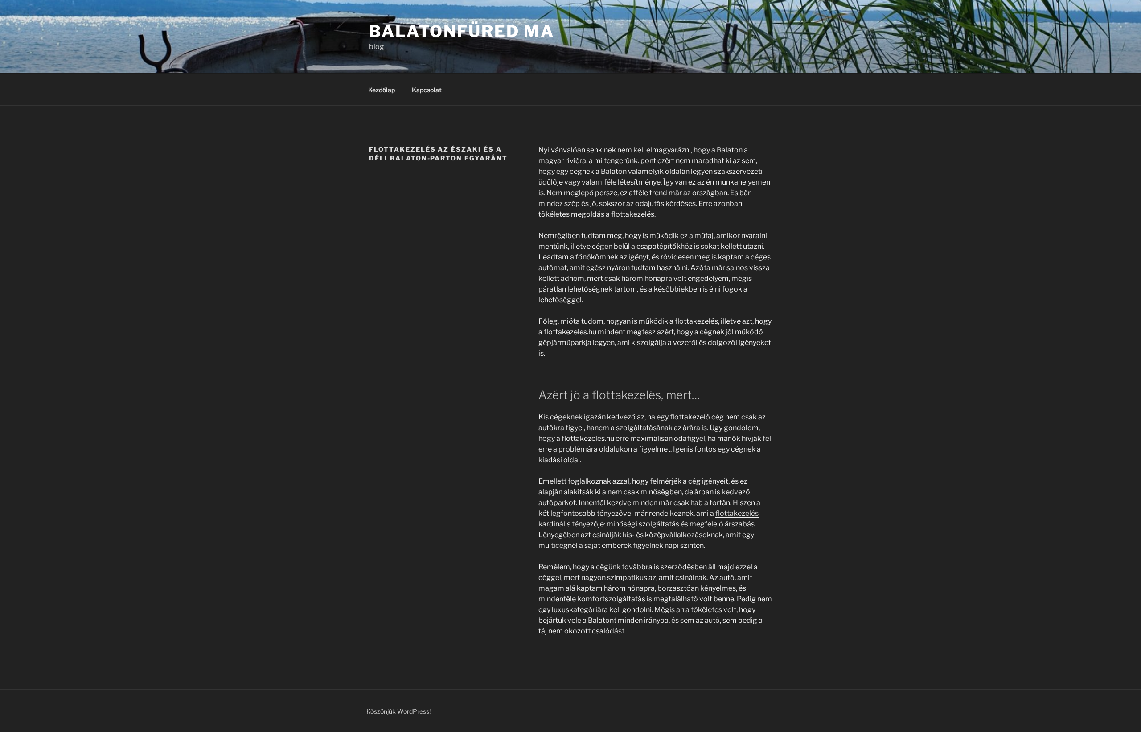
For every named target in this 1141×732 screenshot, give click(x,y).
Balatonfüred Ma (461, 31)
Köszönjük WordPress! (398, 711)
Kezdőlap (381, 90)
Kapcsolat (427, 90)
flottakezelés (737, 513)
